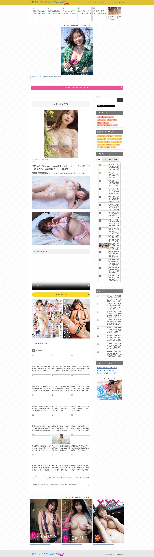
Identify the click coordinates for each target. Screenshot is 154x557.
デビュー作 (101, 120)
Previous (30, 14)
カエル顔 (118, 136)
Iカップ (35, 173)
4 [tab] (79, 23)
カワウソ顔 (101, 139)
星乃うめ (78, 173)
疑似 (115, 120)
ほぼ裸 (61, 173)
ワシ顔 (107, 147)
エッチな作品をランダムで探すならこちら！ (77, 87)
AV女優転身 (102, 117)
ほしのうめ (55, 173)
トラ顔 (100, 142)
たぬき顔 (109, 136)
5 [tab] (82, 23)
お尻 (49, 173)
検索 (97, 97)
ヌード (111, 117)
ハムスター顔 (42, 173)
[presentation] (99, 159)
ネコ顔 (107, 142)
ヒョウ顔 (101, 144)
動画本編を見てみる (61, 294)
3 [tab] (77, 23)
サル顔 (119, 139)
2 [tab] (74, 23)
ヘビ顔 (109, 144)
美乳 (99, 122)
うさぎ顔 (101, 136)
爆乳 (84, 173)
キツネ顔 (111, 139)
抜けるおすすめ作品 (69, 173)
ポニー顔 (116, 144)
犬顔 (113, 147)
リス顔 (100, 147)
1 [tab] (72, 23)
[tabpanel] (39, 14)
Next (123, 14)
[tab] (99, 159)
